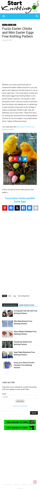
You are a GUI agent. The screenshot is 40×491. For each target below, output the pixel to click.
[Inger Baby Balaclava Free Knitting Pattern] (7, 354)
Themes (10, 21)
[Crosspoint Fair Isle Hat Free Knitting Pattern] (7, 313)
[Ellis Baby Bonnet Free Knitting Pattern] (7, 323)
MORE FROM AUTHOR (26, 305)
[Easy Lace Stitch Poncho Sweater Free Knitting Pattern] (7, 365)
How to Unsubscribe (20, 406)
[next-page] (7, 373)
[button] (3, 16)
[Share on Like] (23, 208)
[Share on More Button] (35, 208)
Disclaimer (17, 485)
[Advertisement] (20, 63)
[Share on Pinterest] (4, 208)
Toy (15, 25)
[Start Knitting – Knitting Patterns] (20, 6)
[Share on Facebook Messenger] (29, 208)
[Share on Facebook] (11, 208)
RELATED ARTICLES (10, 305)
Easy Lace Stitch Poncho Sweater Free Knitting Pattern (24, 365)
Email (4, 394)
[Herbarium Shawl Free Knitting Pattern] (7, 344)
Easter (16, 21)
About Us (25, 485)
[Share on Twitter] (17, 208)
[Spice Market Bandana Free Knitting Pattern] (7, 334)
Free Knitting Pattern (24, 296)
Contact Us (33, 485)
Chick (9, 296)
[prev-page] (3, 373)
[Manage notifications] (35, 482)
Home (4, 21)
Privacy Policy (8, 485)
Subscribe (20, 401)
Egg (15, 296)
